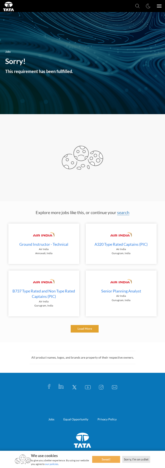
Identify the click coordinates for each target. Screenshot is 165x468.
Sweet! (106, 459)
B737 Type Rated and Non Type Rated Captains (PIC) (43, 294)
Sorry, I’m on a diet (136, 459)
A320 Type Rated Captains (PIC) (121, 244)
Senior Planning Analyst (121, 291)
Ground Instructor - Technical (43, 244)
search (123, 212)
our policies (51, 464)
